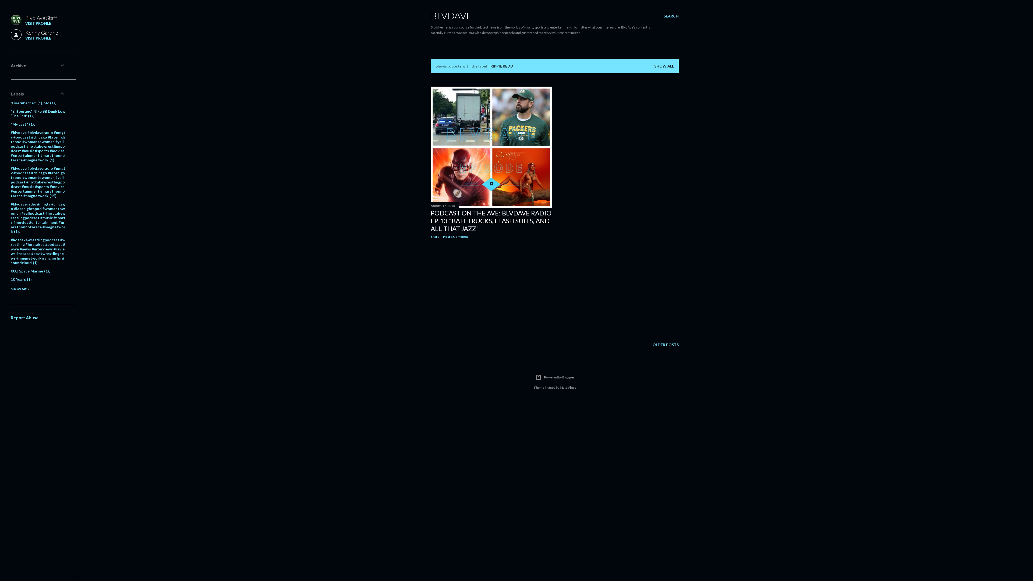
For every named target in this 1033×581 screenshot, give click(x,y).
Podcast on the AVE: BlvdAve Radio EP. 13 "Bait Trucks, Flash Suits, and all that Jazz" (491, 220)
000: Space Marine (29, 271)
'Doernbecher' (26, 103)
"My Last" (22, 124)
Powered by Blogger (559, 377)
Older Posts (666, 344)
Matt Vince (568, 387)
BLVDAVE (451, 16)
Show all (664, 66)
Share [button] (435, 237)
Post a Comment (455, 237)
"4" (49, 103)
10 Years (20, 279)
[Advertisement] (491, 289)
